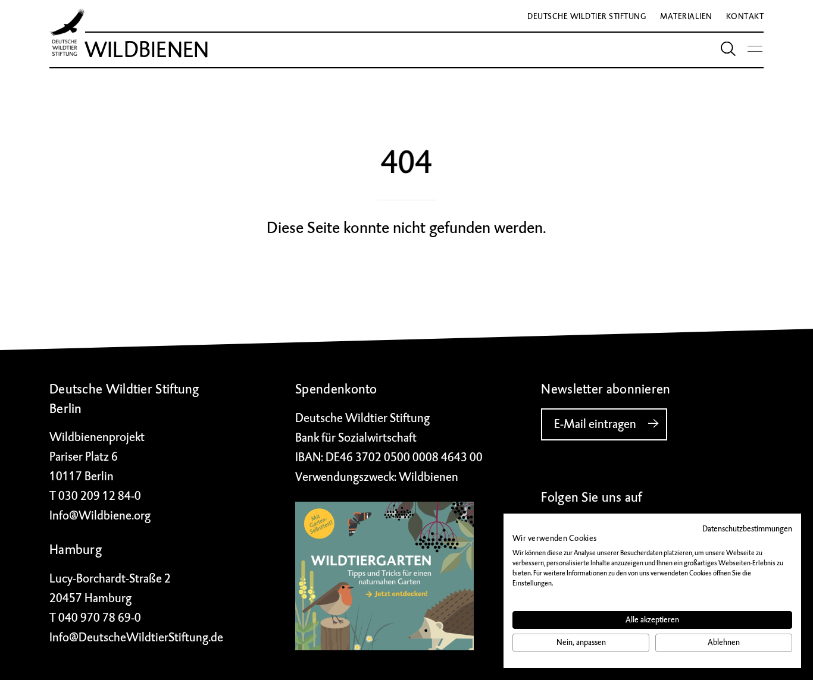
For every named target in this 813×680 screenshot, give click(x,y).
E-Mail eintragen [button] (595, 424)
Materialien (686, 16)
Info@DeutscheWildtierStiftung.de (136, 637)
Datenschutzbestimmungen (747, 529)
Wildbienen (147, 50)
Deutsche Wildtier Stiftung (586, 16)
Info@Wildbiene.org (100, 515)
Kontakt (745, 16)
